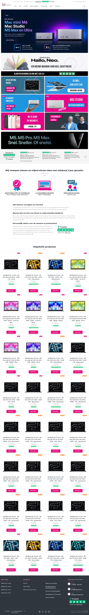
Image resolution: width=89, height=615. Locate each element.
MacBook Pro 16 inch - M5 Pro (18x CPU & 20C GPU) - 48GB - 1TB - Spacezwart (78, 479)
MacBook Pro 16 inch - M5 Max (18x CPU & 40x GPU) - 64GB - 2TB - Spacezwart (33, 439)
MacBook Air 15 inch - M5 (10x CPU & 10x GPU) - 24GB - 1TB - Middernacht (55, 558)
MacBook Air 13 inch (6, 589)
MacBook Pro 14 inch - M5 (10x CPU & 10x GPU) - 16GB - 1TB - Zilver (11, 399)
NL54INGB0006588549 (17, 611)
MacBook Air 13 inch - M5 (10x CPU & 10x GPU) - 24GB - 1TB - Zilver (77, 558)
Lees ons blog (26, 586)
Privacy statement (50, 597)
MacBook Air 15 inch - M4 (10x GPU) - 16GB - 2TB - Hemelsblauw (11, 558)
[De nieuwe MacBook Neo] (44, 62)
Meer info (11, 290)
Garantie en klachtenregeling (53, 591)
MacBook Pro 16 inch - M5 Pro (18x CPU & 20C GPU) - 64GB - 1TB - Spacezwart (33, 479)
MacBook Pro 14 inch (6, 583)
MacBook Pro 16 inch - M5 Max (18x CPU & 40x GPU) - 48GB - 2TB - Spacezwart (78, 439)
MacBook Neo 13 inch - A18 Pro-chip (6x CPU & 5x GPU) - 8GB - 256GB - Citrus (78, 318)
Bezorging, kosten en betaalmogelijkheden (51, 587)
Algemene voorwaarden (51, 583)
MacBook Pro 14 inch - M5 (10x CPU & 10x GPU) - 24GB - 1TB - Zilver (11, 277)
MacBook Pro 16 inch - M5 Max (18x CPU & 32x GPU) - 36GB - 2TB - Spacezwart (11, 479)
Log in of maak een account (79, 1)
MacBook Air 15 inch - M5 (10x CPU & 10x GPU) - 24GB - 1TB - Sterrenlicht (33, 558)
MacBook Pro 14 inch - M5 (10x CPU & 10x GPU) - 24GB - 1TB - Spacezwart (77, 360)
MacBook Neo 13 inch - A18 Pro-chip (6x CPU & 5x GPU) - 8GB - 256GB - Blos (11, 360)
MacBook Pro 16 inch (6, 586)
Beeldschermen (34, 6)
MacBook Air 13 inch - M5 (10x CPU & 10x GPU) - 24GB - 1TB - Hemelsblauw (55, 360)
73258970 (7, 611)
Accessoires (44, 6)
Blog (51, 6)
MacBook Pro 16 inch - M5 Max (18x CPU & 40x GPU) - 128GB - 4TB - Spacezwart (78, 399)
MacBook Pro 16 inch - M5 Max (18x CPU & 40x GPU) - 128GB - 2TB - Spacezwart (11, 439)
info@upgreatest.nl (29, 1)
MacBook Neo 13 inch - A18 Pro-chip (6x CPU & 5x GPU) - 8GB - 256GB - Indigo (55, 318)
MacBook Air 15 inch (6, 593)
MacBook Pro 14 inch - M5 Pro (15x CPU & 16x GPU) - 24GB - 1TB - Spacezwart (78, 518)
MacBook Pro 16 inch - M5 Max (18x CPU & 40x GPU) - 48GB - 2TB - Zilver (55, 439)
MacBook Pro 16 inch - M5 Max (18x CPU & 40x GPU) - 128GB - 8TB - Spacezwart (55, 399)
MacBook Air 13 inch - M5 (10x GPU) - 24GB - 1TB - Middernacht (55, 277)
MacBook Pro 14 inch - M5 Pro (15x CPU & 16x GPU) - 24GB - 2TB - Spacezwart (33, 518)
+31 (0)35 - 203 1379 (19, 1)
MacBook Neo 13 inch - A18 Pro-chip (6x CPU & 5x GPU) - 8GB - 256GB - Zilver (33, 360)
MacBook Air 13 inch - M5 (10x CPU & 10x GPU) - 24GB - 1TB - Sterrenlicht (33, 277)
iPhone (26, 6)
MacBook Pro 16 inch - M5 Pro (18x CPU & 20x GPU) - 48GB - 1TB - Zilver (55, 479)
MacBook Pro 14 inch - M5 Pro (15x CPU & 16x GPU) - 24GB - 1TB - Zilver (56, 518)
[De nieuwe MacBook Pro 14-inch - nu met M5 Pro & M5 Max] (44, 140)
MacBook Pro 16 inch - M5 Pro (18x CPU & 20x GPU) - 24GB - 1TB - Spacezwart (11, 518)
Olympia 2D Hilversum (77, 594)
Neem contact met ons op (29, 589)
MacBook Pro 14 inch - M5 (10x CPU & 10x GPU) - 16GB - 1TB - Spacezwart (33, 399)
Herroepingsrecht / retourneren (53, 594)
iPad (20, 6)
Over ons (57, 6)
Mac (15, 6)
